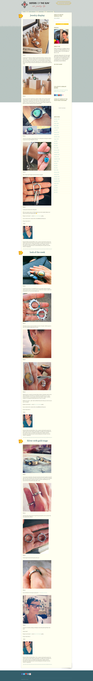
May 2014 (56, 190)
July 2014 (55, 185)
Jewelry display (37, 15)
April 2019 (56, 121)
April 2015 (56, 167)
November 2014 (56, 179)
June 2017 (56, 130)
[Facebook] (55, 95)
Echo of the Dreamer (37, 216)
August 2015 (56, 161)
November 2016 (56, 136)
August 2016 (56, 139)
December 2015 (56, 154)
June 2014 (56, 187)
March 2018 (56, 125)
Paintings (41, 11)
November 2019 (56, 119)
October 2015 (56, 156)
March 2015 (56, 170)
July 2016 (55, 141)
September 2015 (57, 159)
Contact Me (50, 11)
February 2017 (56, 132)
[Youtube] (59, 95)
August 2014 (56, 183)
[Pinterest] (63, 95)
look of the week (37, 252)
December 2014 (56, 176)
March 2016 (56, 147)
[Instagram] (61, 95)
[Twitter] (57, 95)
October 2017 (56, 127)
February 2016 (56, 150)
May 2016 (56, 143)
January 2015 (56, 174)
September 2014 (57, 181)
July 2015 (55, 163)
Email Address (57, 18)
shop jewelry (32, 11)
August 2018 (56, 123)
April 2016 (56, 145)
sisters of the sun (44, 592)
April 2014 (56, 192)
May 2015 (56, 165)
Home (24, 11)
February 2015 (56, 172)
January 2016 (56, 152)
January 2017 (56, 134)
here (31, 216)
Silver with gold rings (37, 440)
